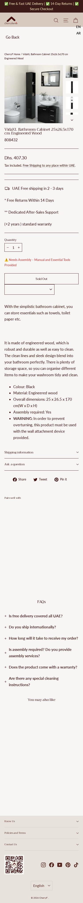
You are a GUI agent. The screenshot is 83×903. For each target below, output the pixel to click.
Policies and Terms (15, 833)
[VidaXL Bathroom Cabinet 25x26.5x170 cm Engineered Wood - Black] (6, 562)
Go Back (12, 37)
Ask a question (14, 464)
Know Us (9, 821)
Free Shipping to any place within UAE (49, 165)
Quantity (10, 240)
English (38, 885)
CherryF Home (12, 54)
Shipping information (18, 452)
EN (78, 27)
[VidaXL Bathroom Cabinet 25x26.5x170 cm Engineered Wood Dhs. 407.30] (16, 532)
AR (78, 33)
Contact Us (10, 844)
